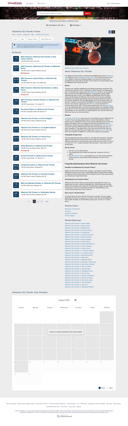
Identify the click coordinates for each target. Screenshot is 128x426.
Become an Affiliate (100, 403)
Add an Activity (117, 403)
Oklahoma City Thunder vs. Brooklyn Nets (77, 228)
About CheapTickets (11, 403)
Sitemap (79, 406)
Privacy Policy (72, 406)
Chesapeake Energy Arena (86, 77)
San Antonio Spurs (106, 125)
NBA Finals (92, 104)
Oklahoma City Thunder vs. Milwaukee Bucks (78, 259)
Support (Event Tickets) (42, 403)
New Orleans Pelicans (77, 156)
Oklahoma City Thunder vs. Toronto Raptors (78, 282)
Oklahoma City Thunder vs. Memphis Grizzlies (78, 255)
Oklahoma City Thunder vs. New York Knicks (78, 266)
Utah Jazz (68, 211)
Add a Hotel (109, 403)
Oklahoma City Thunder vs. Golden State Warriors (80, 244)
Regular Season (32, 39)
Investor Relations (71, 403)
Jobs (78, 403)
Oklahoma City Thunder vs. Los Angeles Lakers (79, 253)
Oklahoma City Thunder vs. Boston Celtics (77, 226)
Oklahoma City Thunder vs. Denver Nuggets (78, 239)
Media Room (84, 403)
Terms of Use (64, 406)
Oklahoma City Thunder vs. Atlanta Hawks (77, 223)
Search (87, 13)
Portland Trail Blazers (71, 213)
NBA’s (66, 79)
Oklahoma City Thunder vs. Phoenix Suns (77, 273)
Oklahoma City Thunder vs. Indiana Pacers (77, 248)
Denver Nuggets (70, 215)
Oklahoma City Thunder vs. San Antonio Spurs (79, 280)
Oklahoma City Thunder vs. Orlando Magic (77, 269)
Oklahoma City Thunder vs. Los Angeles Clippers (79, 250)
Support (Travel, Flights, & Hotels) (26, 403)
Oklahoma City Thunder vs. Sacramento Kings (78, 278)
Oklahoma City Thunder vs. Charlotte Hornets (78, 230)
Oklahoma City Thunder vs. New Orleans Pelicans (80, 264)
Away (22, 39)
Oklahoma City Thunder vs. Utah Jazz (76, 284)
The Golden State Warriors (73, 118)
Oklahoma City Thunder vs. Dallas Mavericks (78, 237)
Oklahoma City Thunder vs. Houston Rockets (78, 246)
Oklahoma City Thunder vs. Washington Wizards (79, 287)
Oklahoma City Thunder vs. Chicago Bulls (77, 232)
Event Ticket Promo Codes (53, 406)
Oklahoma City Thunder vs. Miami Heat (76, 257)
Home (15, 39)
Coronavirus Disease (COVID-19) (57, 403)
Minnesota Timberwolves (72, 209)
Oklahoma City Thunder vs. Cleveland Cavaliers (79, 235)
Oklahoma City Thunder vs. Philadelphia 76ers (78, 271)
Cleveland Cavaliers (104, 130)
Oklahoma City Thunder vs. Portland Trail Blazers (79, 275)
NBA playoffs (93, 92)
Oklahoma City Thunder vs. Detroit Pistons (77, 241)
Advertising (91, 403)
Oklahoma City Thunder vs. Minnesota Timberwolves (80, 262)
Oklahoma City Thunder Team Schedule (77, 68)
